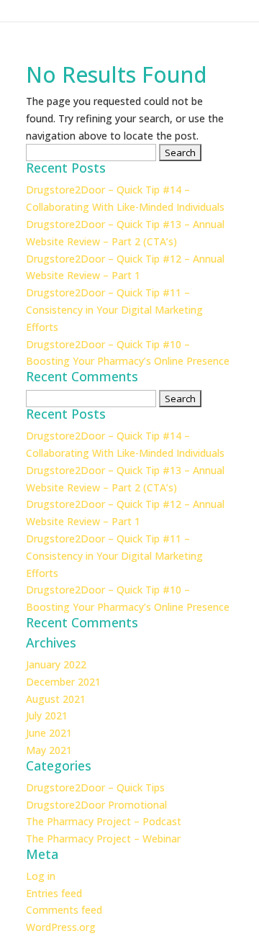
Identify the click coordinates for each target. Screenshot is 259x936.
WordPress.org (61, 927)
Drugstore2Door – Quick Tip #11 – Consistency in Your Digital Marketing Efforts (114, 310)
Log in (40, 876)
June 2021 (49, 733)
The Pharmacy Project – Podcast (103, 821)
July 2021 (47, 715)
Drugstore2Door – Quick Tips (95, 787)
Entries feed (54, 893)
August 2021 (56, 699)
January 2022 (56, 664)
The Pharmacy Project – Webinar (103, 838)
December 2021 (63, 682)
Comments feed (64, 910)
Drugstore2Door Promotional (96, 805)
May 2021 (49, 750)
